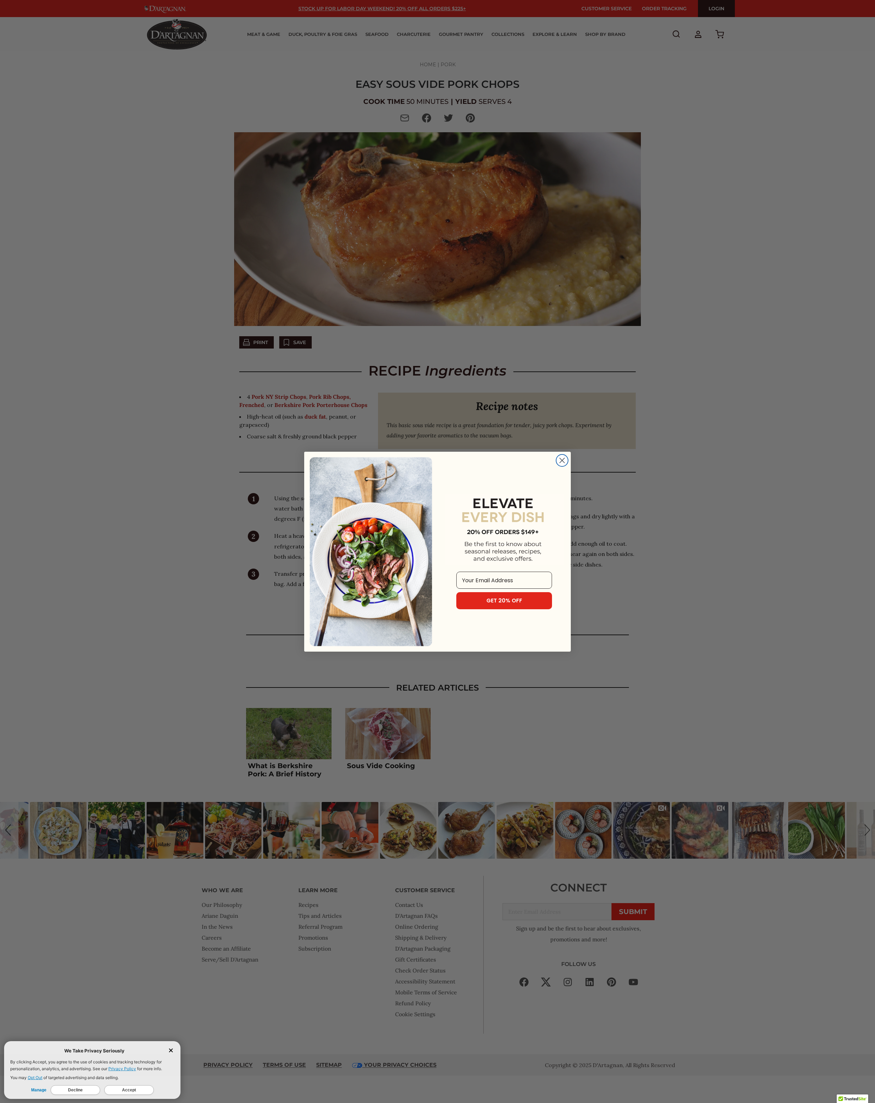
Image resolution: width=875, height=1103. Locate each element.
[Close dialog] (562, 460)
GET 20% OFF (504, 600)
